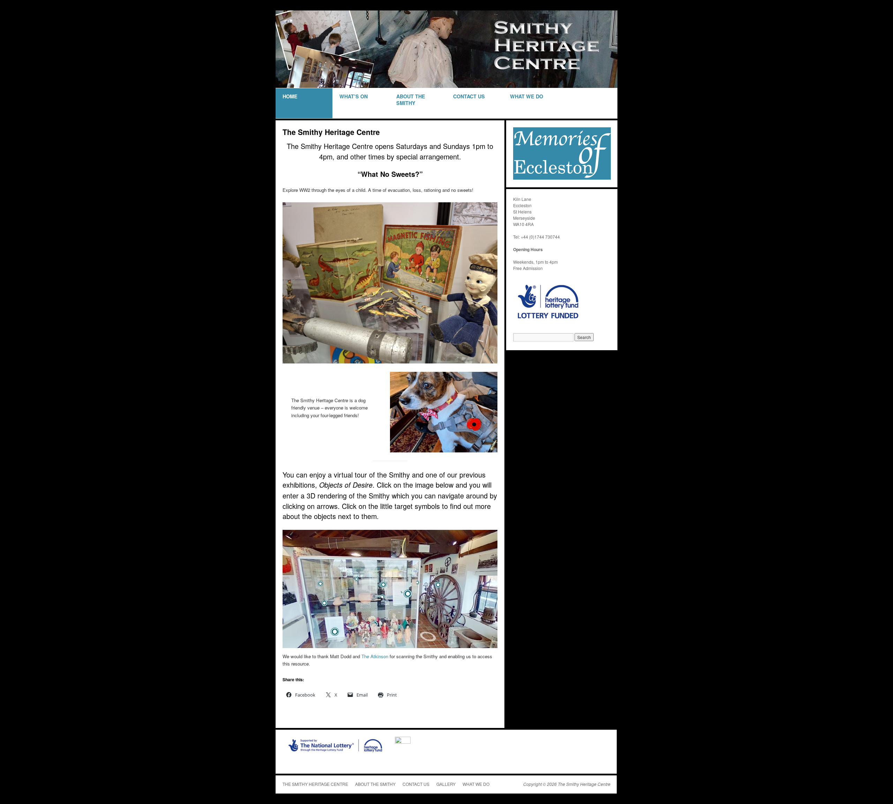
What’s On (353, 96)
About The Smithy (410, 99)
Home (290, 96)
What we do (526, 96)
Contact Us (469, 96)
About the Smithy (375, 784)
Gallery (446, 784)
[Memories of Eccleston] (562, 178)
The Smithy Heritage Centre (315, 784)
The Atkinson (374, 656)
